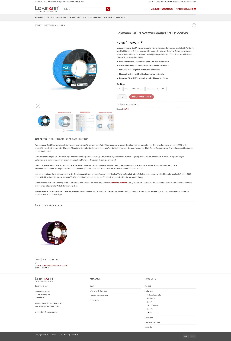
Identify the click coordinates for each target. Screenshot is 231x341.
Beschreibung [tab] (41, 139)
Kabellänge (121, 84)
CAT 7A (150, 309)
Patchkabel (151, 298)
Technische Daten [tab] (56, 139)
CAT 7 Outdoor (152, 305)
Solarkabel (75, 17)
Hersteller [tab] (83, 139)
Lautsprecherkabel (92, 17)
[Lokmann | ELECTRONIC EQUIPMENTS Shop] (47, 9)
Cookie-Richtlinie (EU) (99, 295)
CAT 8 (62, 25)
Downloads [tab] (71, 139)
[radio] (119, 89)
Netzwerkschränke (154, 295)
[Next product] (194, 25)
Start (38, 25)
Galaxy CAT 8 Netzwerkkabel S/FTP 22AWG (51, 265)
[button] (162, 9)
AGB (92, 286)
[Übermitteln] (108, 9)
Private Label (122, 17)
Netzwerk (61, 17)
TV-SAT (50, 17)
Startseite (40, 17)
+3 (57, 260)
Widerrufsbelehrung (98, 291)
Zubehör (108, 17)
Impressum (94, 300)
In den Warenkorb (141, 97)
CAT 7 (149, 302)
